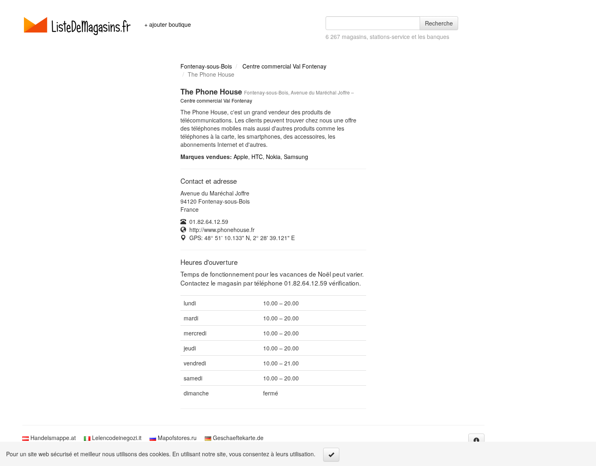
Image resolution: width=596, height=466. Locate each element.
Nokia (273, 156)
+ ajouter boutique (167, 24)
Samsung (296, 156)
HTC (257, 156)
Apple (241, 156)
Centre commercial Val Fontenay (284, 66)
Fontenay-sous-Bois (206, 66)
